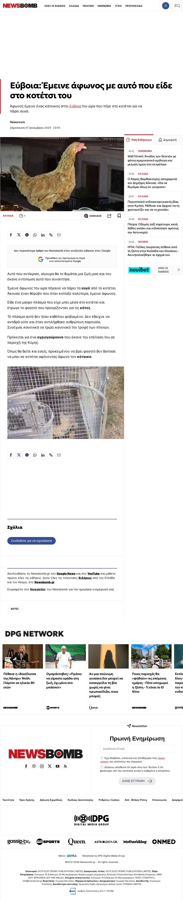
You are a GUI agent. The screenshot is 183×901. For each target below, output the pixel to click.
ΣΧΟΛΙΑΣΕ (95, 216)
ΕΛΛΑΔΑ (74, 6)
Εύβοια (75, 106)
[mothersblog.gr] (135, 841)
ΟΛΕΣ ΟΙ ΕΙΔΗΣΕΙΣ (55, 6)
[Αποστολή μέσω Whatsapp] (34, 235)
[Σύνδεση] (165, 5)
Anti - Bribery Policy (136, 800)
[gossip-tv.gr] (19, 841)
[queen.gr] (77, 841)
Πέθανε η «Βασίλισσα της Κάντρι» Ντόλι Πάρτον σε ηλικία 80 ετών (19, 680)
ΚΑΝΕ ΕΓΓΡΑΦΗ (133, 781)
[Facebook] (26, 766)
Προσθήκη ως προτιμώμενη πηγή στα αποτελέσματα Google (65, 260)
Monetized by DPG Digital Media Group (103, 855)
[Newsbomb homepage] (20, 5)
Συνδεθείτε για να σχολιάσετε (31, 541)
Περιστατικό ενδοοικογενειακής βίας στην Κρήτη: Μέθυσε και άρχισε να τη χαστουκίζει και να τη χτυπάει (153, 206)
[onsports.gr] (48, 841)
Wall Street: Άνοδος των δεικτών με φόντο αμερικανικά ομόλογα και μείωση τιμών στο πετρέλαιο (152, 160)
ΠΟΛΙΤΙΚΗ (88, 6)
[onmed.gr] (163, 841)
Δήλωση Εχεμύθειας (51, 800)
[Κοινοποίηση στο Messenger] (27, 235)
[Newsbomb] (46, 754)
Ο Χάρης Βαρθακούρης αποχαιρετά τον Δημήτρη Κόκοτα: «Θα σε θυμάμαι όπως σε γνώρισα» (152, 183)
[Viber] (34, 766)
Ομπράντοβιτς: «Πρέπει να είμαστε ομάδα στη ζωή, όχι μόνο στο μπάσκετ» (64, 680)
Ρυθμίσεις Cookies (109, 800)
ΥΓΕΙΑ (118, 6)
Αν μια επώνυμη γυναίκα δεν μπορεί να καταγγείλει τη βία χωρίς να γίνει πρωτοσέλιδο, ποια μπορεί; (106, 685)
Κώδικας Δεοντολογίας (80, 800)
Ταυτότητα (8, 800)
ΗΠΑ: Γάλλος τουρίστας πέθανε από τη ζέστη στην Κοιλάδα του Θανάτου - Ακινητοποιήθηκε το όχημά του (153, 251)
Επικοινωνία (159, 800)
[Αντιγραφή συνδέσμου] (109, 216)
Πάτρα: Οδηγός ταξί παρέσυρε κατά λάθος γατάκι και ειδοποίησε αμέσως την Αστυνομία (153, 228)
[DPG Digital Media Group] (91, 820)
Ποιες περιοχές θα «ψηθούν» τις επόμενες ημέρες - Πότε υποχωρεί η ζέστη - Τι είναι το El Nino (150, 683)
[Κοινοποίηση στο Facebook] (10, 235)
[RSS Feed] (65, 766)
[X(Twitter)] (49, 766)
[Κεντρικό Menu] (177, 5)
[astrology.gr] (106, 841)
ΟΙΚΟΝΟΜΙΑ (104, 6)
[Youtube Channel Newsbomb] (57, 766)
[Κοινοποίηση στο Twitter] (19, 235)
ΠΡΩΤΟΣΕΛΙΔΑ (133, 6)
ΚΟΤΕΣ (15, 608)
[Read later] (119, 216)
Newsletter (38, 589)
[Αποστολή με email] (59, 235)
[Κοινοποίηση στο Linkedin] (42, 235)
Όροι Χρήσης (26, 800)
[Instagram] (41, 766)
